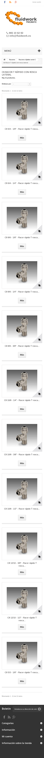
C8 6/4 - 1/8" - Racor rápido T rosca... (22, 129)
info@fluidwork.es (20, 35)
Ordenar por (6, 84)
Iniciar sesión (37, 2)
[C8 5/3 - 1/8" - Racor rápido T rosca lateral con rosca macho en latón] (22, 653)
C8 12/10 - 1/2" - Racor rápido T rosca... (22, 619)
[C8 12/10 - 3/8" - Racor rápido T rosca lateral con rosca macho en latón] (22, 544)
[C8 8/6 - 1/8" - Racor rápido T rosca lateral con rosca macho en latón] (22, 218)
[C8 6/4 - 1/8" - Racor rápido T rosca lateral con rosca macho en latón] (22, 110)
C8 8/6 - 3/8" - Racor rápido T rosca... (22, 346)
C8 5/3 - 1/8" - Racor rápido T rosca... (22, 672)
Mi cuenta (7, 736)
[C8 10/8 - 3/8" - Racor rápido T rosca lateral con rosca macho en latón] (22, 435)
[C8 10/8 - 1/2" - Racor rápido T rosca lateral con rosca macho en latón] (22, 490)
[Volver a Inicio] (4, 59)
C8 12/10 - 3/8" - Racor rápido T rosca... (22, 564)
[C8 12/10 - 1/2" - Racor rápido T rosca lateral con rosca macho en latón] (22, 598)
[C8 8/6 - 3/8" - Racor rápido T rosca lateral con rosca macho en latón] (22, 327)
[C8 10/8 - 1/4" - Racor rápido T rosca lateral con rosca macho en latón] (22, 381)
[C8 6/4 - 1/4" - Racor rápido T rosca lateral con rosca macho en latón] (22, 164)
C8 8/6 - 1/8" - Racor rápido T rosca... (22, 237)
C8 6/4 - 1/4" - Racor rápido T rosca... (22, 183)
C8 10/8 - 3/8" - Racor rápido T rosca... (22, 454)
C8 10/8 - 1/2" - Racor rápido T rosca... (22, 509)
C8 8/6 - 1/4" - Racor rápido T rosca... (22, 292)
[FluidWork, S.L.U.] (22, 17)
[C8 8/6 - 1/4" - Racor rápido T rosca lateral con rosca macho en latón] (22, 272)
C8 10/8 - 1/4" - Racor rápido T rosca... (22, 400)
